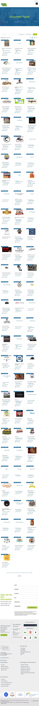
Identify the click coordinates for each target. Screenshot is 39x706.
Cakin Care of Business (6, 125)
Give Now (3, 679)
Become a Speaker (4, 686)
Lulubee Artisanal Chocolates (5, 344)
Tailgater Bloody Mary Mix (32, 527)
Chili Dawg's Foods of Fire (32, 125)
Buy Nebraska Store (18, 106)
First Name (17, 589)
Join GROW (30, 572)
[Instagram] (34, 625)
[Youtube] (36, 625)
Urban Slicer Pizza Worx (31, 545)
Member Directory (4, 666)
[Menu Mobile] (37, 4)
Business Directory (9, 572)
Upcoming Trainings (25, 666)
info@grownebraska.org (4, 632)
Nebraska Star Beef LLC (19, 381)
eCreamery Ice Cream (18, 199)
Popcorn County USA (31, 436)
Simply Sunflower (30, 490)
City (15, 597)
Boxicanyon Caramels (5, 106)
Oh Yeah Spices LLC (5, 418)
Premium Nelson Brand (31, 455)
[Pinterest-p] (29, 625)
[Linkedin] (31, 625)
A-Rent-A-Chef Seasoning (32, 48)
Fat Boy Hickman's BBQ (6, 217)
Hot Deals (19, 572)
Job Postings (23, 572)
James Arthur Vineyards (6, 308)
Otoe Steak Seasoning (18, 418)
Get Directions (4, 660)
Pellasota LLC (30, 418)
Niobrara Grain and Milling (32, 381)
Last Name (16, 593)
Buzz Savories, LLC (31, 106)
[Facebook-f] (25, 625)
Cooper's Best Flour (18, 144)
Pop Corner (17, 436)
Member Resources (5, 668)
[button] (1, 38)
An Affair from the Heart (18, 48)
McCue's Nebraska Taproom (32, 344)
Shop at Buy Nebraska (5, 684)
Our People (23, 649)
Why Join (3, 664)
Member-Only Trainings (25, 667)
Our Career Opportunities (25, 651)
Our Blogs (22, 653)
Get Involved (4, 677)
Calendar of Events (24, 664)
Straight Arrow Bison (31, 508)
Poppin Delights (4, 455)
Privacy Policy (26, 702)
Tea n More (4, 545)
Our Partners (23, 650)
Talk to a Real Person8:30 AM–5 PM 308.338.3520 (4, 630)
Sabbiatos (3, 490)
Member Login (4, 669)
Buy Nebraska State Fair (25, 669)
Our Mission (23, 648)
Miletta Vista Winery (5, 363)
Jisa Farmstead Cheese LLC (19, 308)
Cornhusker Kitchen (5, 162)
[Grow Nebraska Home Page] (5, 648)
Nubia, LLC (17, 399)
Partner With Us (4, 680)
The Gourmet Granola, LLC (19, 545)
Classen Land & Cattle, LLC (6, 144)
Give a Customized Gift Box (6, 682)
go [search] (35, 34)
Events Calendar (15, 572)
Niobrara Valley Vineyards (6, 399)
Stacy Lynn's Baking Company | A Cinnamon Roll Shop (6, 509)
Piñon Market (4, 436)
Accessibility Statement (4, 657)
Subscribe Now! (32, 607)
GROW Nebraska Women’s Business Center (28, 673)
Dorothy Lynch (30, 180)
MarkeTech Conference (25, 671)
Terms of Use (3, 703)
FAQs (22, 654)
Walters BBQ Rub (5, 562)
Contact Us (26, 572)
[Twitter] (27, 625)
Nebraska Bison (30, 363)
